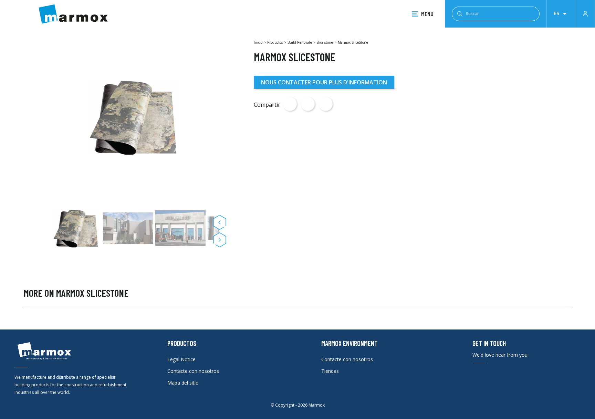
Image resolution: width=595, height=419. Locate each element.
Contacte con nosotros (193, 371)
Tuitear (308, 104)
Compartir (290, 104)
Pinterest (326, 104)
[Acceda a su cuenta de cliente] (585, 13)
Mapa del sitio (183, 382)
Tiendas (330, 371)
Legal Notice (181, 359)
